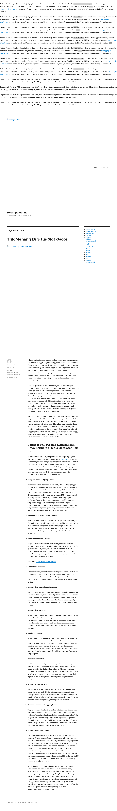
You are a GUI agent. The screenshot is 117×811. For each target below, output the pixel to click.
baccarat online (90, 229)
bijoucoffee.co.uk (91, 231)
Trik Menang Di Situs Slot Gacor (37, 239)
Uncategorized (90, 262)
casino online (90, 233)
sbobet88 (88, 252)
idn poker (89, 235)
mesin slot (10, 372)
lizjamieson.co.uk (91, 241)
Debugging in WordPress (9, 9)
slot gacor (65, 459)
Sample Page (105, 167)
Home (95, 167)
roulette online (90, 247)
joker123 (88, 237)
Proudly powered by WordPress (27, 802)
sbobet (88, 250)
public (87, 245)
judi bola (88, 239)
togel (87, 258)
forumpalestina (17, 212)
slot (12, 374)
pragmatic (89, 243)
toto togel (88, 260)
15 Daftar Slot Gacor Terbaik (46, 561)
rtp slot (88, 249)
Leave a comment (12, 377)
